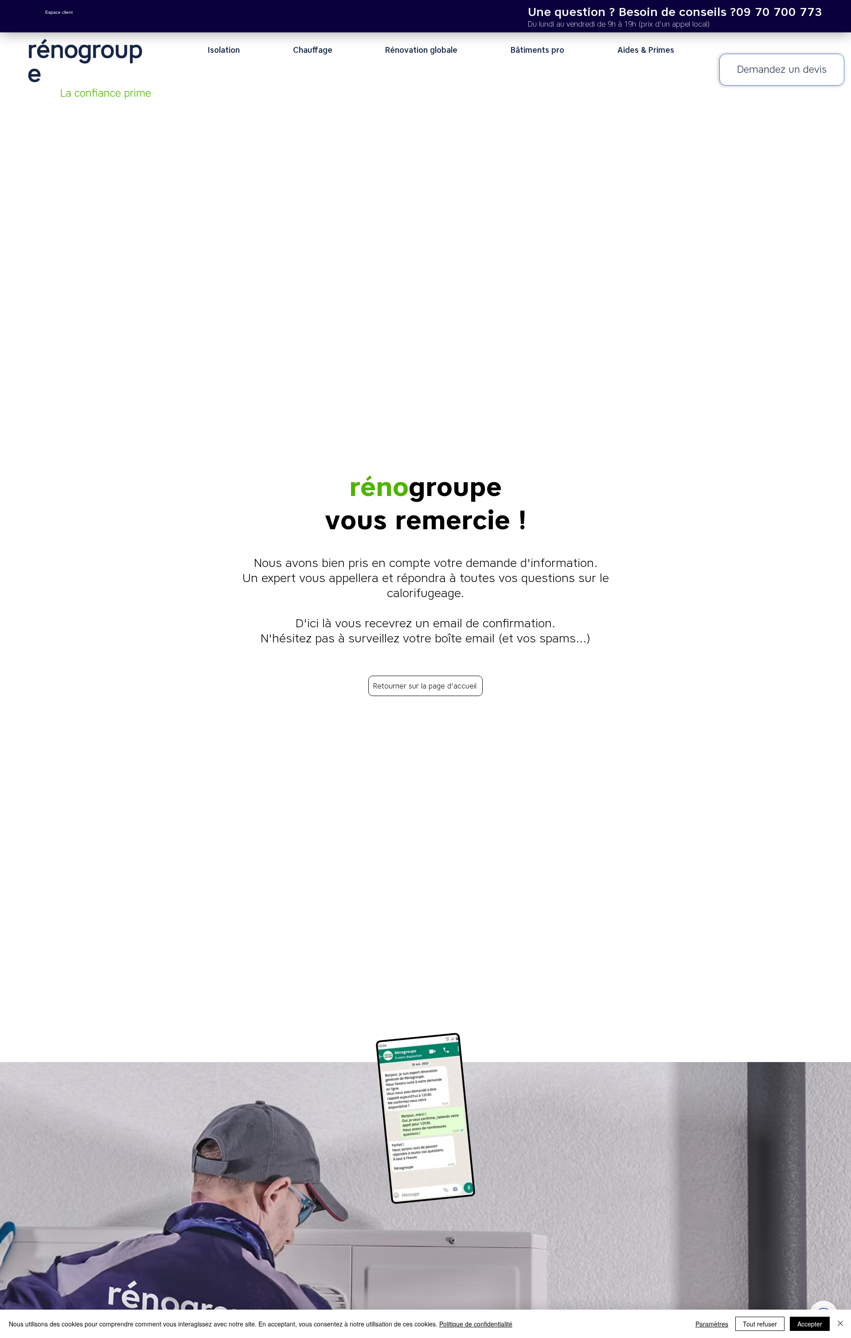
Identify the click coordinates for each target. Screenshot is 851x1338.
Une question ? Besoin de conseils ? (632, 11)
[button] (244, 50)
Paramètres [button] (711, 1323)
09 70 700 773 (779, 11)
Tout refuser (760, 1323)
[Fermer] (840, 1324)
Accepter (809, 1323)
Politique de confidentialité (475, 1323)
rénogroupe (85, 61)
